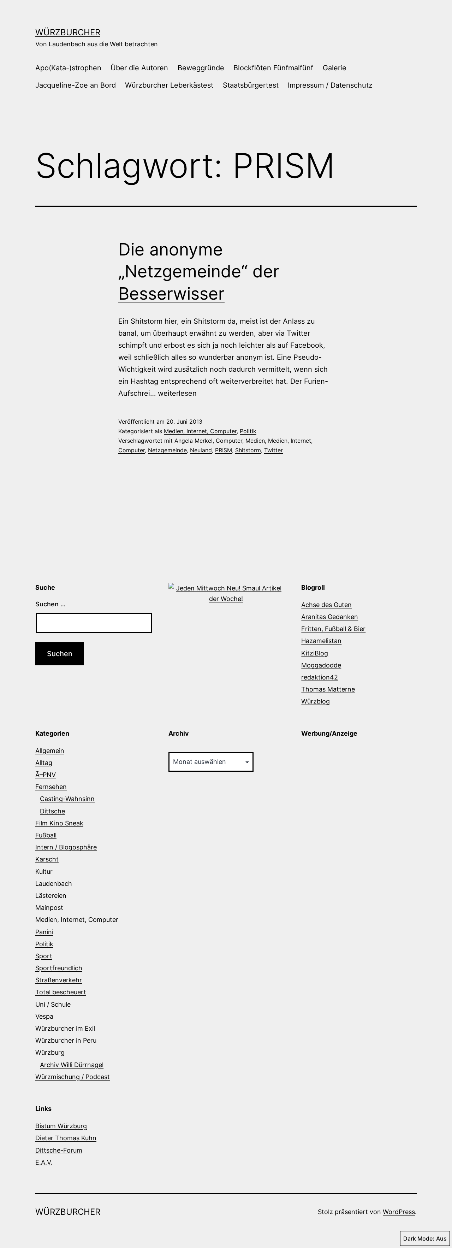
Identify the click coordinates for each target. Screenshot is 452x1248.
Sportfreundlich (58, 968)
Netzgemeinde (167, 450)
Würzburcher (67, 32)
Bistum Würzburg (61, 1126)
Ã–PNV (45, 774)
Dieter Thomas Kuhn (65, 1138)
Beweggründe (201, 68)
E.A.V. (43, 1162)
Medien (255, 440)
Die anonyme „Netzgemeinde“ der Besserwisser (198, 271)
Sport (43, 956)
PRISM (223, 450)
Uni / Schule (53, 1004)
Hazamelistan (321, 640)
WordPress (399, 1211)
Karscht (47, 859)
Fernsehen (51, 786)
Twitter (273, 450)
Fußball (45, 835)
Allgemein (49, 750)
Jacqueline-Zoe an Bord (75, 85)
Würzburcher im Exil (65, 1028)
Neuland (201, 450)
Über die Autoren (139, 68)
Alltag (43, 762)
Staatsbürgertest (251, 85)
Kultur (44, 871)
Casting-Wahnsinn (67, 798)
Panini (44, 932)
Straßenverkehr (58, 980)
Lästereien (50, 895)
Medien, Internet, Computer (200, 431)
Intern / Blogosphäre (66, 847)
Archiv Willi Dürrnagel (71, 1065)
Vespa (44, 1016)
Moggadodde (321, 665)
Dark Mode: (418, 1238)
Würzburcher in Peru (65, 1040)
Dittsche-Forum (58, 1150)
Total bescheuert (60, 992)
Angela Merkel (193, 440)
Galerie (334, 68)
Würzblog (315, 701)
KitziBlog (314, 653)
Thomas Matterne (328, 689)
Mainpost (49, 907)
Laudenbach (53, 883)
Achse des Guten (326, 604)
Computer (229, 440)
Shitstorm (248, 450)
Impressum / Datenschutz (330, 85)
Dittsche (52, 811)
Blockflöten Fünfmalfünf (273, 68)
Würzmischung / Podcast (72, 1077)
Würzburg (50, 1052)
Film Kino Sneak (59, 823)
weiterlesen (177, 393)
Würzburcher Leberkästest (169, 85)
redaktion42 (319, 677)
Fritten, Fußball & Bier (333, 628)
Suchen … (50, 604)
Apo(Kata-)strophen (68, 68)
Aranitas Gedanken (329, 616)
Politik (248, 431)
